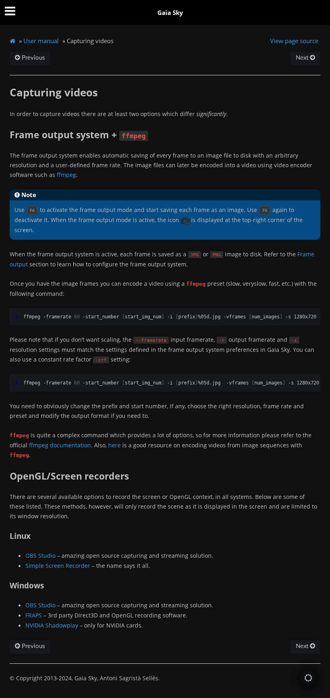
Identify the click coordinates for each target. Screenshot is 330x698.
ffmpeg (66, 175)
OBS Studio (40, 555)
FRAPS (33, 615)
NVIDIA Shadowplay (51, 625)
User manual (41, 41)
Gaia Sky (170, 12)
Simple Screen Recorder (57, 565)
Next (303, 58)
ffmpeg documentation (60, 445)
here (114, 445)
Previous (32, 58)
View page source (294, 41)
